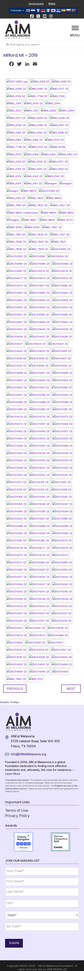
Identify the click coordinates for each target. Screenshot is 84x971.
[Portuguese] (73, 10)
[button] (75, 28)
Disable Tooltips (9, 702)
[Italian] (48, 10)
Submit (14, 943)
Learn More (12, 773)
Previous (15, 689)
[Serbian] (58, 10)
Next (71, 689)
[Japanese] (53, 10)
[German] (43, 10)
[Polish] (68, 10)
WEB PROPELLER (57, 969)
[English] (28, 10)
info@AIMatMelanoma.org (28, 754)
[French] (38, 10)
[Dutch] (33, 10)
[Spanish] (63, 10)
